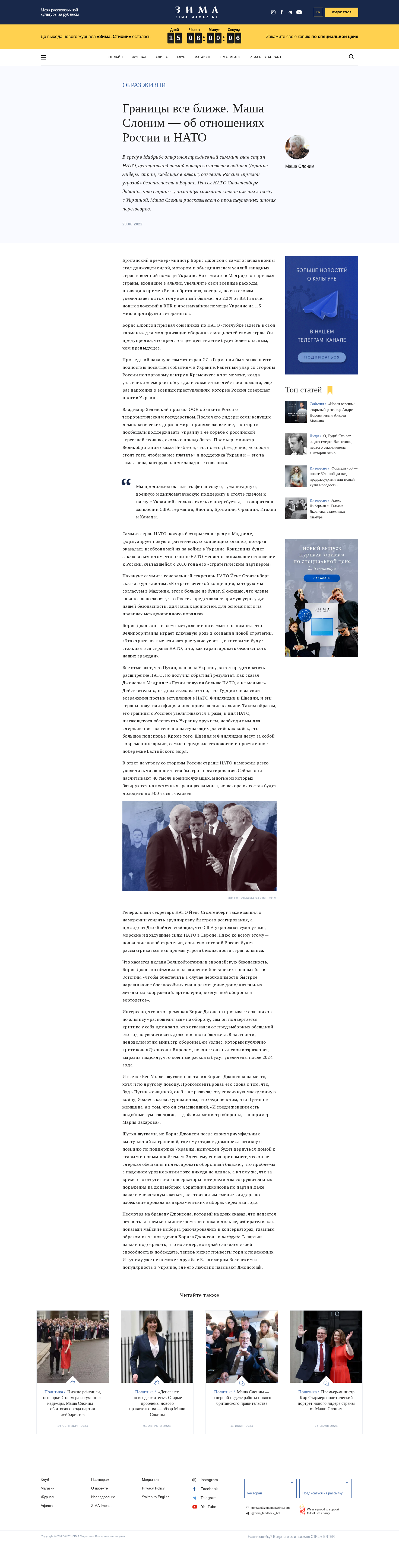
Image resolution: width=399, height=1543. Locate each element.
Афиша (162, 57)
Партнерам (100, 1480)
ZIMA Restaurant (266, 57)
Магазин (202, 57)
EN (318, 12)
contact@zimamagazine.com (270, 1507)
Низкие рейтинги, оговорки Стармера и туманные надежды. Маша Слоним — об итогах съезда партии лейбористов (72, 1403)
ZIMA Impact (230, 57)
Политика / (55, 1392)
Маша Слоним (299, 166)
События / (318, 404)
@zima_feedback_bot (265, 1513)
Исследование (103, 1497)
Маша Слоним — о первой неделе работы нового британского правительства (242, 1398)
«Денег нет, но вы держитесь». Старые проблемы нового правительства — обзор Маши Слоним (157, 1403)
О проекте (99, 1488)
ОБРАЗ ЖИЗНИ (144, 85)
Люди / (316, 436)
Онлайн (116, 57)
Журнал (139, 57)
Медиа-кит (150, 1480)
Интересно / (320, 468)
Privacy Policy (153, 1488)
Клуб (181, 57)
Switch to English (155, 1497)
